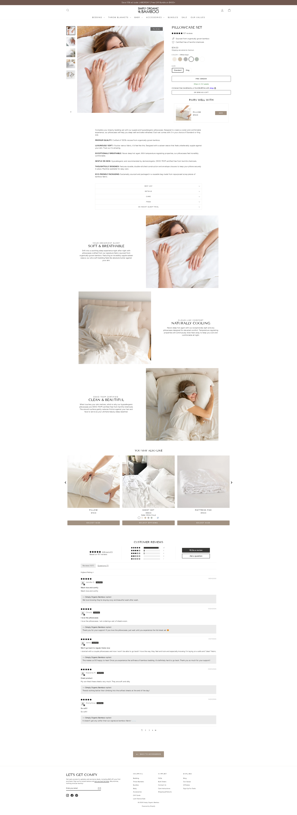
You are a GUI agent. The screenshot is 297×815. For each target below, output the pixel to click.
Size (174, 66)
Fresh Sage (196, 59)
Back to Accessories (150, 754)
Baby (137, 17)
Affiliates (186, 785)
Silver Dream (185, 59)
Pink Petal (202, 59)
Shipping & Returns (165, 792)
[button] (177, 33)
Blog (185, 778)
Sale (184, 17)
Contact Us (162, 785)
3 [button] (149, 730)
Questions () (103, 566)
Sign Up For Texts (189, 788)
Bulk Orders (162, 781)
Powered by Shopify (148, 806)
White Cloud (191, 59)
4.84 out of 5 (107, 552)
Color (180, 55)
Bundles (173, 17)
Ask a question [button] (196, 556)
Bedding (97, 17)
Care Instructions (164, 788)
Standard (177, 70)
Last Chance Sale (139, 799)
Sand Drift (180, 59)
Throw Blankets (118, 17)
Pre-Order (201, 79)
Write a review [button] (195, 550)
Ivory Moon (174, 59)
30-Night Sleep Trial (148, 207)
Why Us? (149, 186)
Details (148, 191)
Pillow (197, 112)
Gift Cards (136, 795)
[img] (86, 579)
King (187, 70)
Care (148, 196)
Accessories (154, 17)
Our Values (198, 17)
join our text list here (102, 781)
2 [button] (145, 730)
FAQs (148, 202)
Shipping (175, 50)
